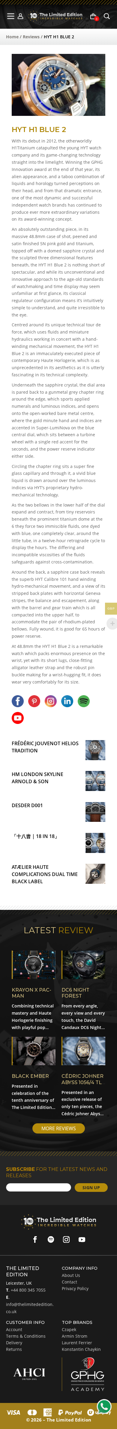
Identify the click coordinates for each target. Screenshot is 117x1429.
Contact (69, 1282)
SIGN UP (91, 1187)
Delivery (14, 1342)
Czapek (69, 1329)
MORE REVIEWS (58, 1128)
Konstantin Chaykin (81, 1349)
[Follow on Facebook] (35, 1239)
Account (14, 1329)
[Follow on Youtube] (81, 1239)
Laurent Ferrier (77, 1342)
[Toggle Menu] (11, 16)
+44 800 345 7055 (28, 1290)
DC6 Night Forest (75, 993)
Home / (14, 37)
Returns (14, 1349)
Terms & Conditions (26, 1336)
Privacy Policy (75, 1288)
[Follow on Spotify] (50, 1239)
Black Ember (30, 1076)
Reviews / (33, 37)
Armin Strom (74, 1336)
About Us (71, 1275)
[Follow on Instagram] (66, 1239)
